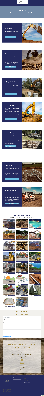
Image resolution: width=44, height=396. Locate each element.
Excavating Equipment (31, 4)
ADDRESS (4, 322)
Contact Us (24, 4)
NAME (3, 316)
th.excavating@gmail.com (27, 382)
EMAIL (3, 325)
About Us (19, 4)
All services (11, 217)
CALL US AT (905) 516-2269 (22, 368)
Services (14, 4)
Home (10, 4)
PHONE (4, 319)
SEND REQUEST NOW (6, 336)
